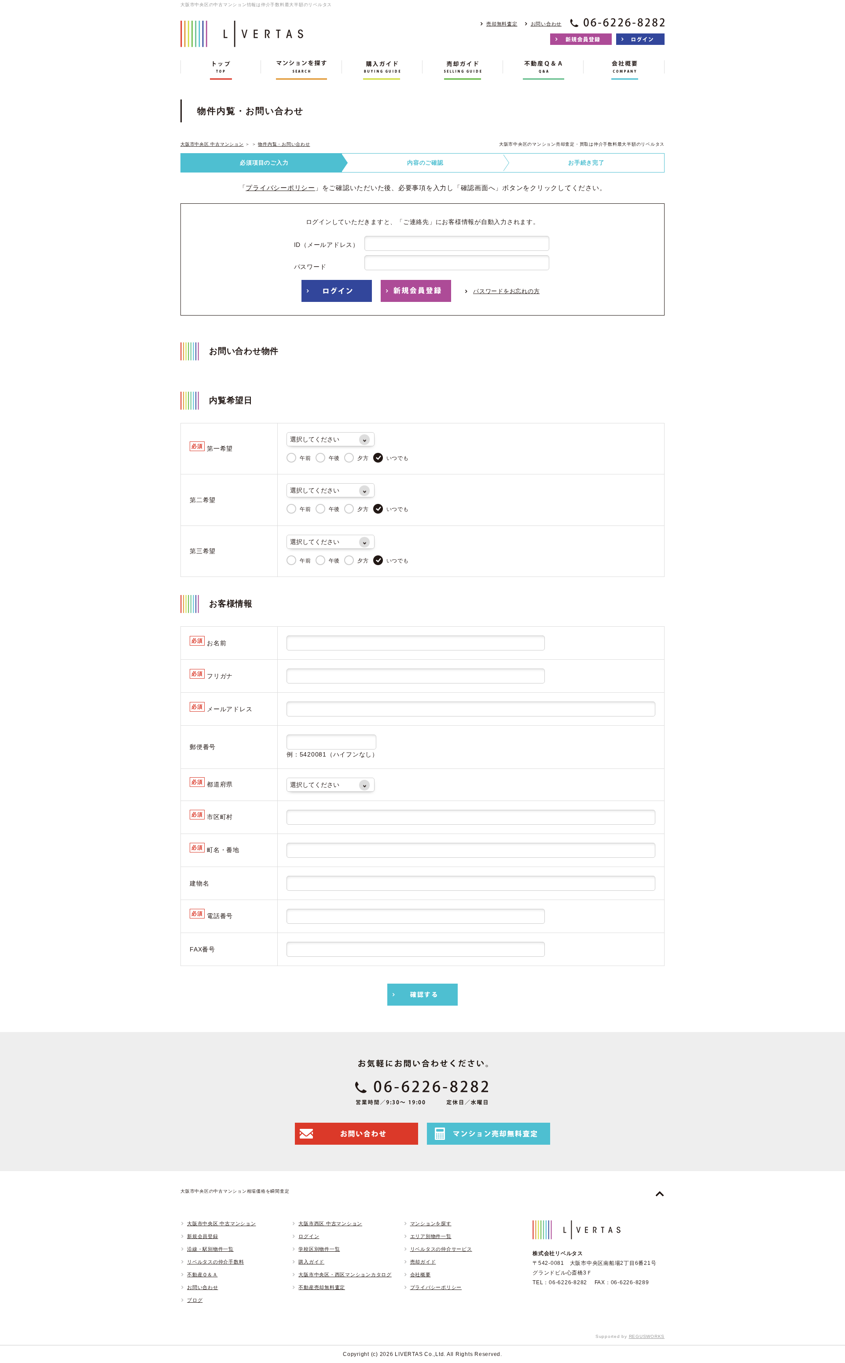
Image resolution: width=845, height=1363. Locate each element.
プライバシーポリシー (280, 187)
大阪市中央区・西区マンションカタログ (345, 1274)
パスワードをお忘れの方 (506, 291)
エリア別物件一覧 (431, 1236)
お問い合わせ (546, 23)
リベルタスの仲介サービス (441, 1249)
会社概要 (420, 1274)
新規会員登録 (202, 1236)
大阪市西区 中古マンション (330, 1223)
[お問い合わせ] (356, 1134)
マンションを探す (431, 1223)
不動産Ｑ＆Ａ (202, 1274)
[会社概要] (624, 70)
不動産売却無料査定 (321, 1287)
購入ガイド (311, 1261)
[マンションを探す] (301, 70)
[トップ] (220, 70)
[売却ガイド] (462, 70)
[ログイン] (640, 39)
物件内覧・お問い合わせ (284, 144)
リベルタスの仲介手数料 (215, 1261)
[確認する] (422, 995)
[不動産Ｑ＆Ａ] (543, 70)
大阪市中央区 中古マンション (212, 144)
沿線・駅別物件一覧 (210, 1249)
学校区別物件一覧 (319, 1249)
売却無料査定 (502, 23)
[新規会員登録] (581, 39)
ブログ (194, 1300)
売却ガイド (423, 1261)
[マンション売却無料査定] (488, 1134)
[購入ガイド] (382, 70)
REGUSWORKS (647, 1336)
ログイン (308, 1236)
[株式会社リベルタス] (242, 40)
